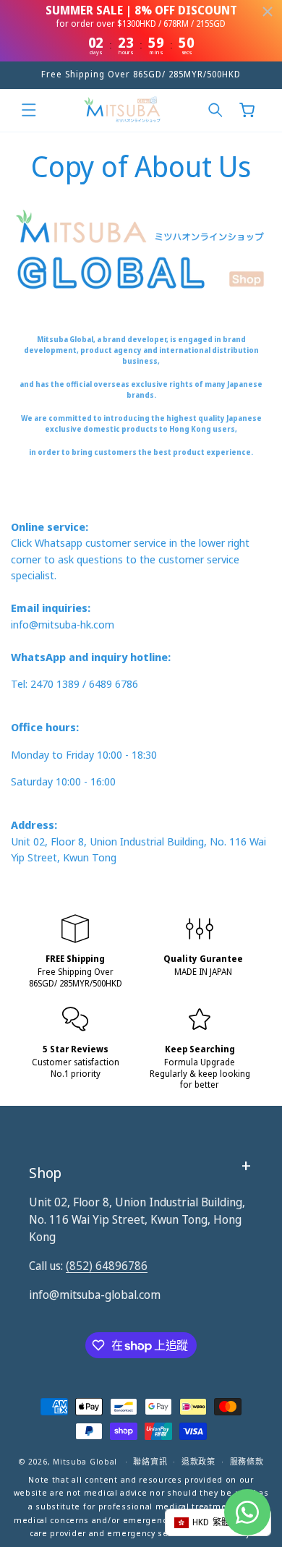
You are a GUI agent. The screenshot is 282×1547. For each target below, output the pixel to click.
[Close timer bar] (267, 11)
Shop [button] (45, 1172)
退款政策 (198, 1461)
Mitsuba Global (85, 1461)
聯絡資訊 (150, 1461)
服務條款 (247, 1461)
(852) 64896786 (107, 1266)
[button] (29, 110)
